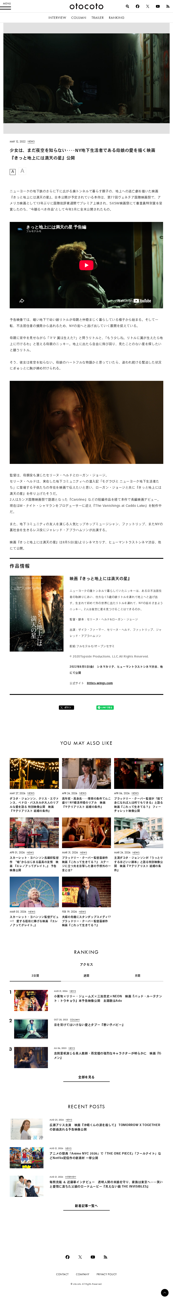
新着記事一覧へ (86, 1206)
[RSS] (168, 6)
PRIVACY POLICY (107, 1274)
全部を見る (86, 1077)
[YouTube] (158, 6)
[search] (127, 6)
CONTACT (62, 1274)
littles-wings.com (100, 683)
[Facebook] (137, 6)
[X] (148, 6)
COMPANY (82, 1274)
